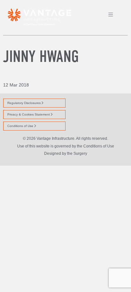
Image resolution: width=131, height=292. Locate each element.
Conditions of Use (20, 126)
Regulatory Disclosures (24, 103)
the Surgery (77, 153)
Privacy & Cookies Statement (29, 114)
